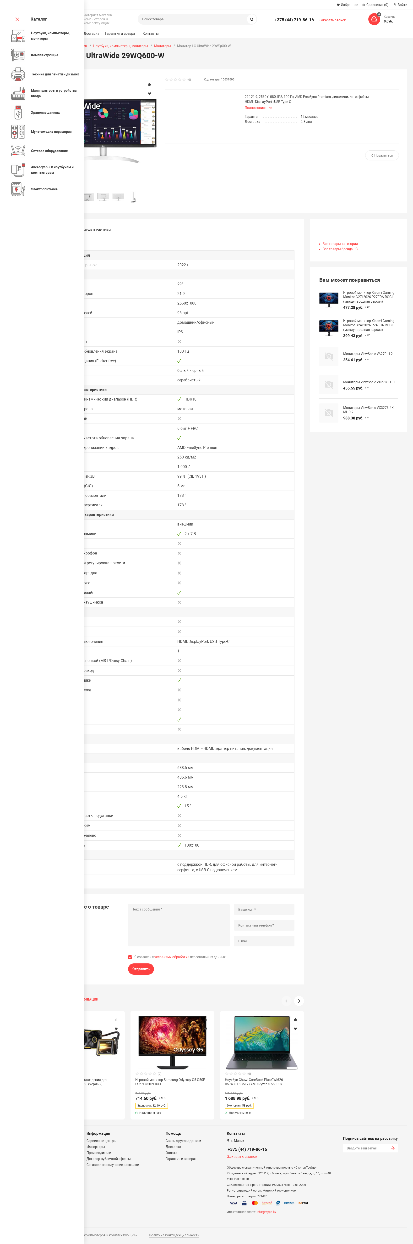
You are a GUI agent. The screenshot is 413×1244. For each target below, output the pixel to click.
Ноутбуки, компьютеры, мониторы (120, 46)
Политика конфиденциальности (174, 1235)
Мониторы (162, 46)
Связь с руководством (183, 1141)
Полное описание (258, 108)
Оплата (171, 1153)
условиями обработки (171, 957)
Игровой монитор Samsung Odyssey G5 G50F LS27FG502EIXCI (170, 1082)
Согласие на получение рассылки (113, 1165)
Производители (99, 1153)
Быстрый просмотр (172, 1042)
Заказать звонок (332, 20)
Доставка (91, 33)
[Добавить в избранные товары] (116, 1028)
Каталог (39, 19)
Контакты (151, 33)
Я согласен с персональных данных (180, 957)
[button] (299, 1001)
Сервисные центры (101, 1141)
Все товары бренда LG (340, 249)
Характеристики (96, 230)
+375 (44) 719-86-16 (294, 19)
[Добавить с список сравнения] (116, 1019)
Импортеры (96, 1147)
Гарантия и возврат (121, 33)
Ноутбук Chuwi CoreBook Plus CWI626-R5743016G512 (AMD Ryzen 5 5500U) (254, 1082)
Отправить (141, 969)
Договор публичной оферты (109, 1159)
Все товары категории (340, 244)
